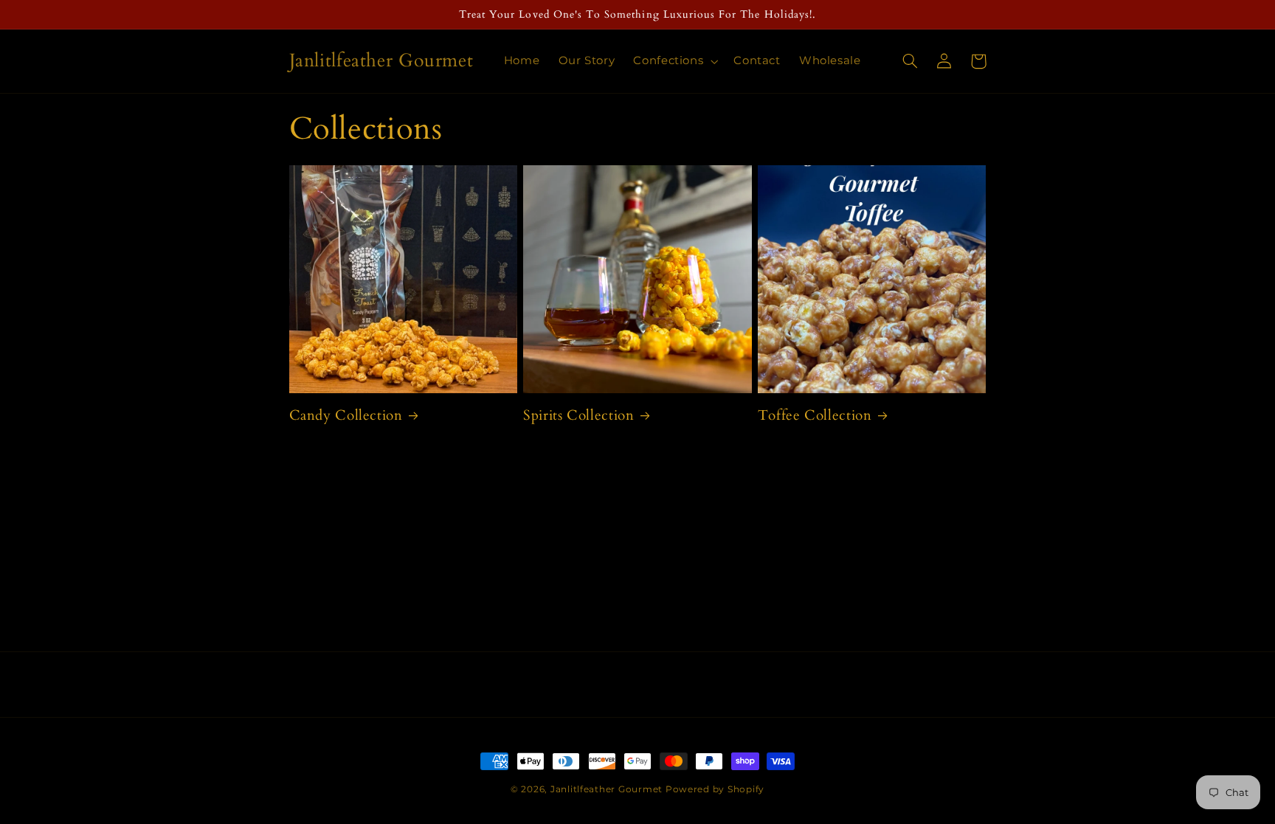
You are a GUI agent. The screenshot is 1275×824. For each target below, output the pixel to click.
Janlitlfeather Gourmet (606, 789)
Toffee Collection (815, 415)
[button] (674, 61)
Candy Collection (346, 415)
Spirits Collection (578, 415)
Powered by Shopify (715, 789)
